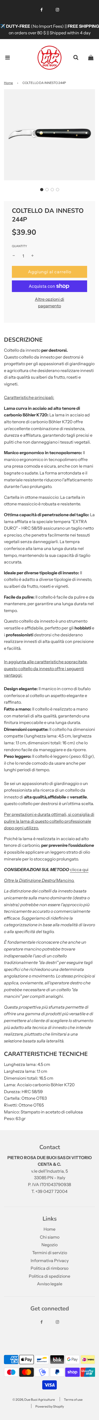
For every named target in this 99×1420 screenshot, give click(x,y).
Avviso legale (49, 1283)
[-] (14, 256)
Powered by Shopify (49, 1406)
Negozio (49, 1244)
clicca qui (79, 869)
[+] (32, 256)
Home (8, 83)
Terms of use (73, 1400)
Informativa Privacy (50, 1260)
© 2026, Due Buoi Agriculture (33, 1400)
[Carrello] (90, 57)
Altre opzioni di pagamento (49, 303)
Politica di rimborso (49, 1268)
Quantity (19, 246)
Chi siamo (49, 1237)
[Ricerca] (75, 57)
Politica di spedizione (49, 1276)
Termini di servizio (49, 1252)
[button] (41, 189)
